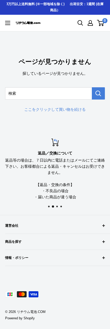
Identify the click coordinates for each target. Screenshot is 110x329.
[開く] (80, 23)
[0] (100, 23)
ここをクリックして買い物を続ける (55, 109)
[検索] (98, 93)
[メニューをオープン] (7, 23)
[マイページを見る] (90, 23)
